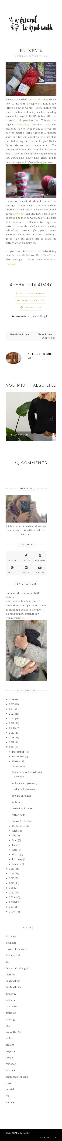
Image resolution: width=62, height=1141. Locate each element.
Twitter (26, 560)
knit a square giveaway (24, 783)
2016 (12, 747)
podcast (10, 1038)
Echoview (18, 213)
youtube (10, 1102)
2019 (12, 732)
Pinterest (12, 573)
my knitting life (41, 316)
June (15, 840)
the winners (18, 766)
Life (8, 1025)
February (17, 859)
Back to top (47, 1137)
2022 (12, 718)
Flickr (26, 573)
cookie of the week (16, 949)
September (19, 825)
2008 (12, 902)
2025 (12, 704)
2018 (12, 737)
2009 (12, 897)
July (14, 835)
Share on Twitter (33, 300)
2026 (12, 699)
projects (10, 1051)
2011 (11, 887)
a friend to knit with (40, 355)
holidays (10, 1000)
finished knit (13, 980)
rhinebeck (11, 1063)
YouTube (40, 573)
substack (10, 1070)
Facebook (12, 560)
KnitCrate (33, 99)
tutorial (10, 1089)
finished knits (13, 987)
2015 (12, 868)
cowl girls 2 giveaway (23, 789)
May (14, 845)
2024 (12, 708)
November (18, 756)
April (15, 849)
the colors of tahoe (23, 434)
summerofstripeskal (17, 1076)
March (16, 854)
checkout (11, 263)
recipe (9, 1057)
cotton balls (18, 814)
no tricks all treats (22, 808)
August (16, 830)
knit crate (11, 1006)
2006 (12, 911)
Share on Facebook (32, 293)
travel (9, 1083)
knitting (10, 1019)
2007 (12, 906)
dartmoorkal (13, 955)
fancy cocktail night (17, 968)
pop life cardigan (21, 795)
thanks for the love (22, 821)
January (16, 864)
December (18, 751)
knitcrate (26, 316)
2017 (12, 742)
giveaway (11, 993)
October (17, 761)
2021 (12, 723)
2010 (12, 892)
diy (7, 961)
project (10, 1044)
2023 (12, 713)
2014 (12, 873)
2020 (12, 727)
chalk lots (11, 942)
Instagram (40, 560)
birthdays (11, 936)
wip (8, 1095)
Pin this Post (33, 307)
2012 (12, 883)
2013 (12, 878)
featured (10, 974)
